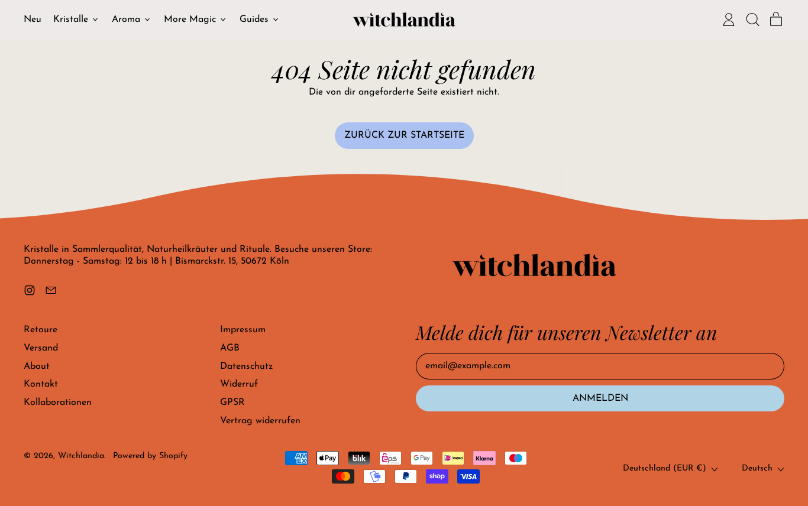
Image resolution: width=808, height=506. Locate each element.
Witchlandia (81, 456)
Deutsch (757, 468)
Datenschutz (246, 366)
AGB (230, 348)
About (37, 366)
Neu (32, 19)
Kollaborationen (58, 402)
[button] (752, 19)
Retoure (40, 330)
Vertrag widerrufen (260, 421)
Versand (41, 348)
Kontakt (41, 384)
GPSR (232, 402)
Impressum (243, 330)
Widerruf (239, 384)
